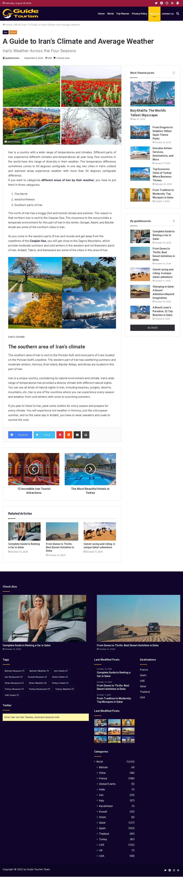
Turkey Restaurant (39, 689)
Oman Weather (38, 683)
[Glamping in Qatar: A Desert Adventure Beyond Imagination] (140, 291)
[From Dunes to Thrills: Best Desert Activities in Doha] (62, 531)
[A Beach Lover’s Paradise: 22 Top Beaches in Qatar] (140, 312)
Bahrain (103, 767)
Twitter (7, 705)
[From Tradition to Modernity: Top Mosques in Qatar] (140, 195)
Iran (24, 24)
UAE (101, 844)
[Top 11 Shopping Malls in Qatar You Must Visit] (128, 739)
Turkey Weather (64, 689)
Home (101, 13)
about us (154, 13)
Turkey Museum (14, 689)
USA (101, 855)
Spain (102, 828)
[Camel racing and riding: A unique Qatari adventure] (100, 531)
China (102, 772)
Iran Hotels (61, 670)
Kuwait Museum (37, 677)
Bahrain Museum (14, 670)
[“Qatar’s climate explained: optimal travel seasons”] (100, 739)
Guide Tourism (35, 869)
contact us (168, 13)
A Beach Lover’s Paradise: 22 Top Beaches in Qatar (163, 311)
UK (101, 850)
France (103, 778)
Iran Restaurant (14, 677)
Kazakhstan (106, 806)
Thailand (104, 833)
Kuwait (103, 811)
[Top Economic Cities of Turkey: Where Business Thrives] (140, 174)
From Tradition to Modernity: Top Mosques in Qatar (163, 194)
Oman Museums (14, 683)
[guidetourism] (20, 13)
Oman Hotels (60, 677)
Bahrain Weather (39, 670)
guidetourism (12, 58)
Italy (101, 800)
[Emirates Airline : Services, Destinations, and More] (140, 153)
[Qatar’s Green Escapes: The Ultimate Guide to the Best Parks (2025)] (114, 739)
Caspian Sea (38, 240)
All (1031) (152, 327)
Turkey (103, 839)
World (110, 13)
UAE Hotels (12, 695)
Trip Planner (122, 13)
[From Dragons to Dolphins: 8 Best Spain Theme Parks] (140, 132)
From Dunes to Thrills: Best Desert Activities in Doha (60, 547)
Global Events (107, 783)
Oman (102, 817)
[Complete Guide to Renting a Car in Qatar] (24, 531)
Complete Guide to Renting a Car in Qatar (164, 235)
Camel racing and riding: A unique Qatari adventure (163, 273)
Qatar (102, 822)
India (102, 789)
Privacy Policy (139, 13)
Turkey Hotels (60, 683)
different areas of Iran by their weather (67, 180)
